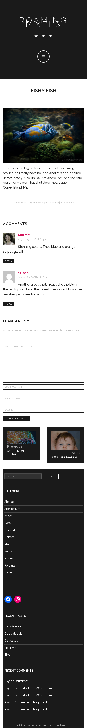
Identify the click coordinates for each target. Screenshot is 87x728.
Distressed (11, 640)
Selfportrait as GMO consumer (34, 688)
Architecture (12, 508)
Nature (55, 202)
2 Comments (67, 202)
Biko (7, 654)
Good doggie (13, 633)
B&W (7, 523)
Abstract (9, 501)
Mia (6, 544)
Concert (9, 530)
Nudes (8, 558)
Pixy (7, 681)
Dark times (22, 681)
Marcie (24, 235)
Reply (8, 261)
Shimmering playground (31, 702)
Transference (12, 626)
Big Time (10, 647)
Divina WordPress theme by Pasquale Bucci (43, 725)
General (9, 537)
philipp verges (40, 202)
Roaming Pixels (43, 22)
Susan (23, 273)
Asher (8, 516)
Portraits (9, 565)
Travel (8, 572)
